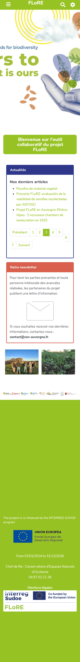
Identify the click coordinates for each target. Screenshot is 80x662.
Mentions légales (40, 587)
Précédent (19, 232)
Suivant (24, 245)
